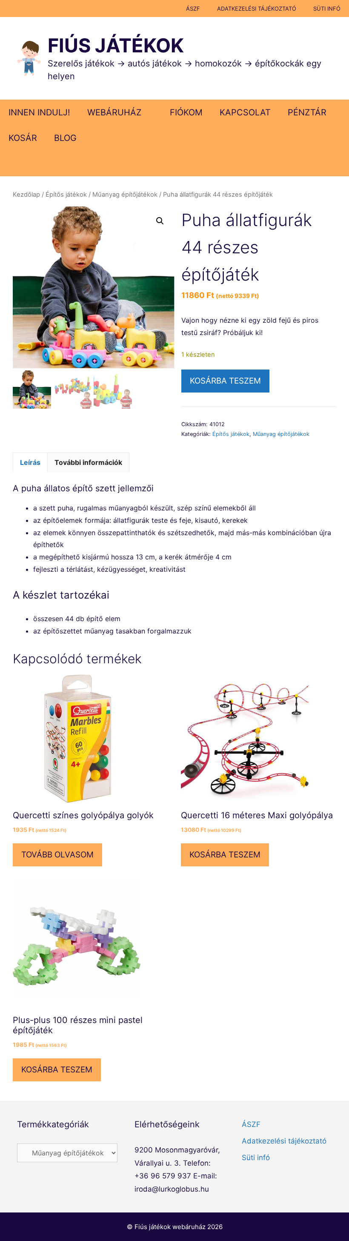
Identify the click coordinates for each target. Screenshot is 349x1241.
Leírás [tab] (30, 462)
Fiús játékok (116, 45)
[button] (160, 221)
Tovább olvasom (57, 855)
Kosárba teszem (225, 381)
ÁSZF (193, 8)
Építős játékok (66, 194)
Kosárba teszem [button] (224, 855)
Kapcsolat (245, 112)
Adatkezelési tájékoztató (256, 8)
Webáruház (114, 112)
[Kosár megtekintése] (337, 163)
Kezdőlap (26, 194)
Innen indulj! (39, 112)
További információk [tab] (88, 462)
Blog (65, 138)
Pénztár (307, 112)
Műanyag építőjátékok (124, 194)
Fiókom (186, 112)
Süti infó (326, 8)
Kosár (23, 138)
